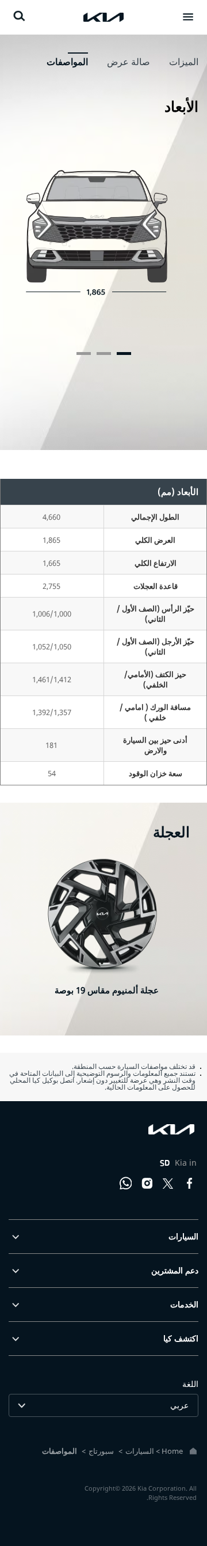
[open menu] (188, 17)
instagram (147, 1183)
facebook (190, 1183)
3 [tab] (83, 353)
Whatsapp (126, 1183)
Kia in (178, 1162)
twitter (168, 1183)
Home (172, 1451)
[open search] (19, 15)
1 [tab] (124, 353)
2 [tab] (104, 353)
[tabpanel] (103, 243)
